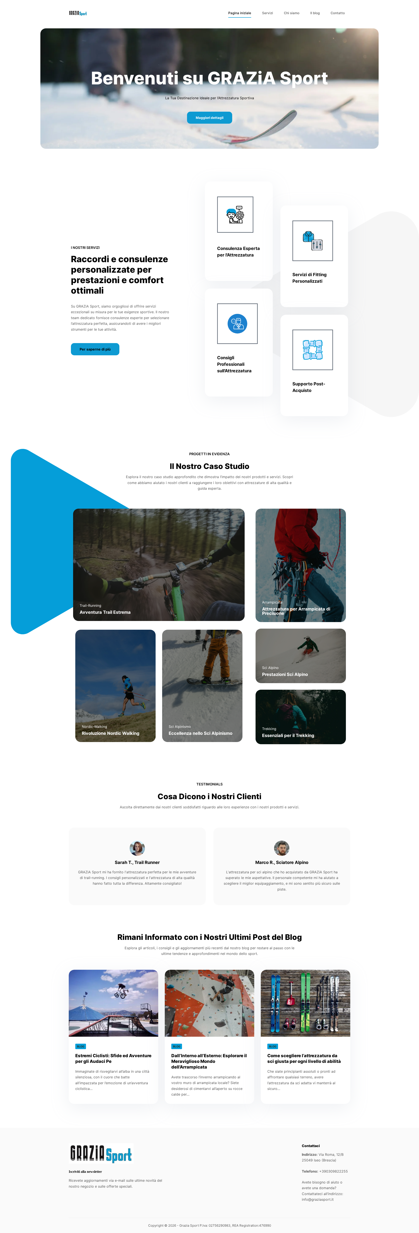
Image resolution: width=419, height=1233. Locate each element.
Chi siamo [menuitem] (291, 13)
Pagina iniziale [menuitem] (239, 13)
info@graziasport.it (318, 1199)
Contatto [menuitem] (338, 13)
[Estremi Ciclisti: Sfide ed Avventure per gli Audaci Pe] (113, 1003)
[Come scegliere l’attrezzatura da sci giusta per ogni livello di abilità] (305, 1003)
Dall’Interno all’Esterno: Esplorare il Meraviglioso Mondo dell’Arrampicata (209, 1061)
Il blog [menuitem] (315, 13)
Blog (80, 1046)
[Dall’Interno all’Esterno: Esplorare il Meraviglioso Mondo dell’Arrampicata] (209, 1003)
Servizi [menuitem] (267, 13)
